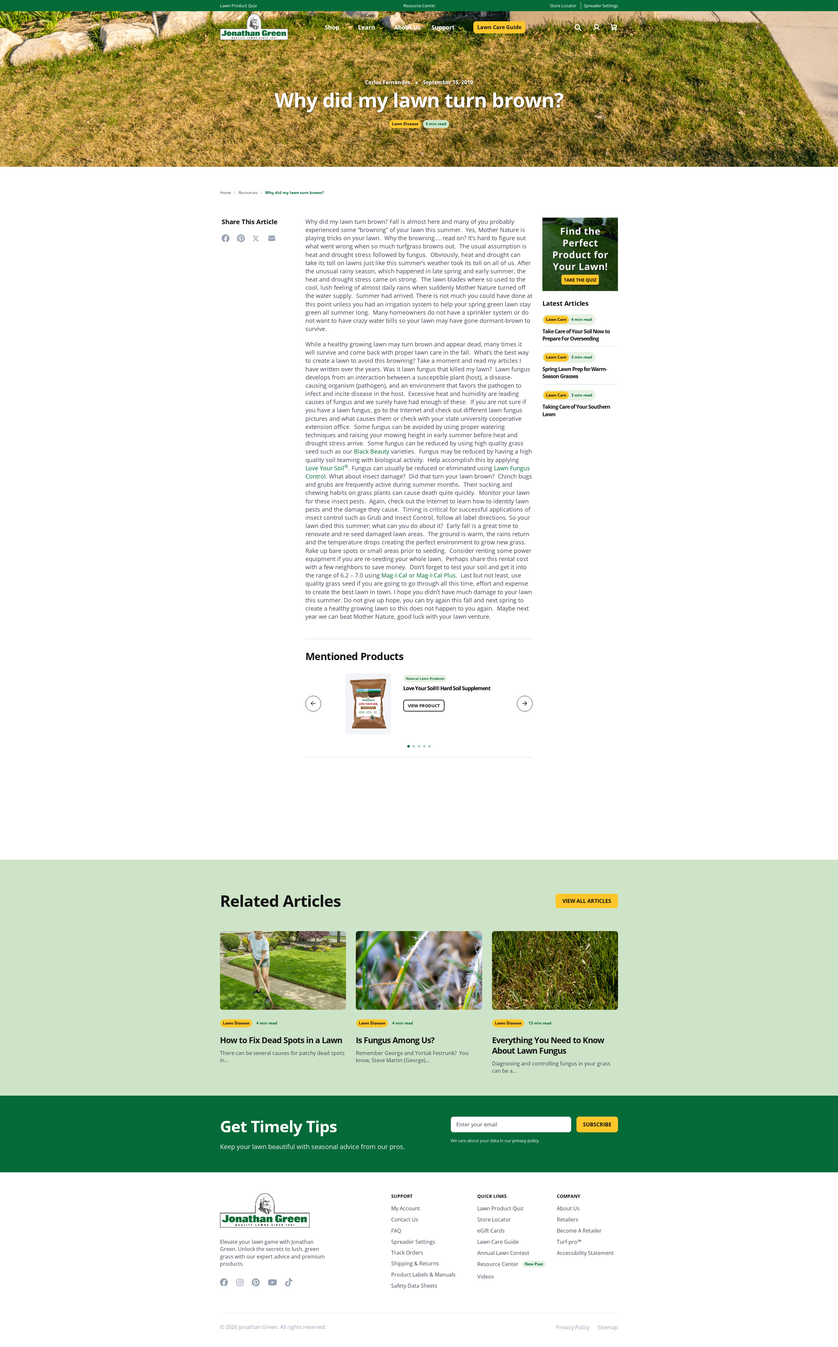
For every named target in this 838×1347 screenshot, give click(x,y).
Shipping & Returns (415, 1263)
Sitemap (608, 1327)
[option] (419, 702)
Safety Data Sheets (414, 1285)
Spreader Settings (601, 6)
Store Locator (563, 6)
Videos (485, 1276)
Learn (367, 27)
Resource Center (419, 6)
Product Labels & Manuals (423, 1274)
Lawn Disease (405, 124)
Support (443, 27)
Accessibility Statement (585, 1253)
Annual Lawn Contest (503, 1253)
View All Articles (586, 901)
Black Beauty (371, 451)
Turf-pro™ (569, 1241)
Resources (248, 192)
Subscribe (597, 1124)
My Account (405, 1208)
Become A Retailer (579, 1230)
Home (225, 192)
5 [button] (429, 746)
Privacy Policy (573, 1327)
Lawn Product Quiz (238, 6)
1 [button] (408, 746)
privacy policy (525, 1140)
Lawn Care (556, 319)
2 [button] (413, 746)
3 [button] (419, 746)
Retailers (567, 1219)
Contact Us (404, 1219)
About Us (407, 27)
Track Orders (407, 1252)
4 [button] (424, 746)
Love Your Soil (326, 468)
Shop (333, 27)
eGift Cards (491, 1230)
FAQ (396, 1230)
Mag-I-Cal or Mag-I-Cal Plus (418, 575)
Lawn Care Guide (499, 27)
